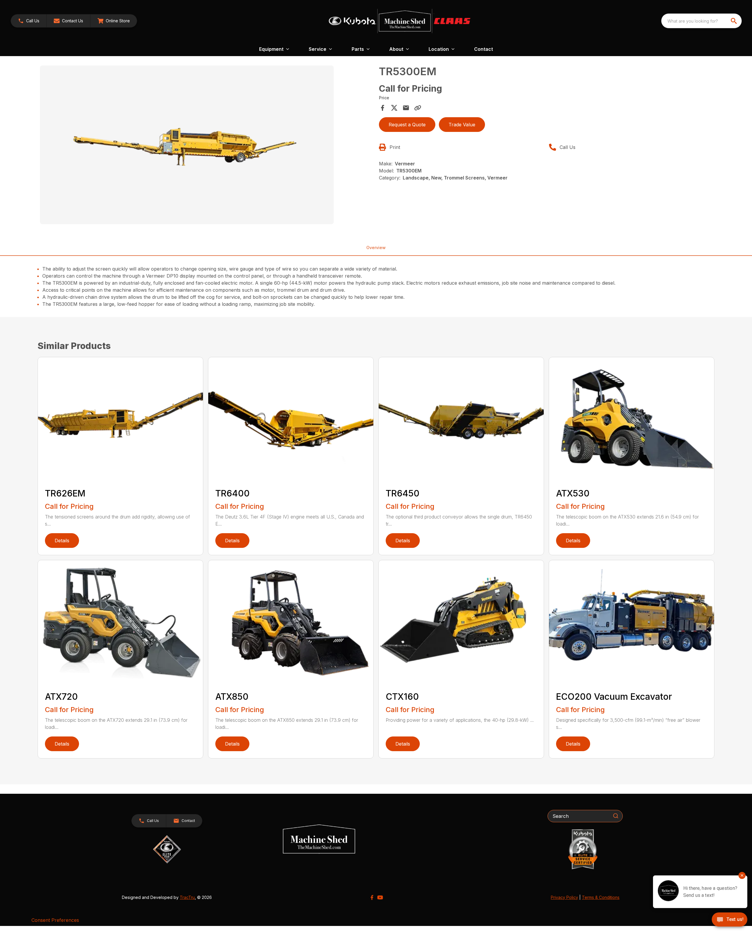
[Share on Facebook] (382, 107)
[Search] (615, 816)
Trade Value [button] (462, 124)
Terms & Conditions (601, 897)
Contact (483, 49)
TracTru (187, 897)
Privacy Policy (564, 897)
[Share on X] (394, 107)
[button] (29, 21)
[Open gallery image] (187, 145)
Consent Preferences (55, 920)
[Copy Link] (417, 107)
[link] (113, 21)
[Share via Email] (405, 107)
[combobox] (701, 21)
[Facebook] (372, 897)
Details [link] (62, 540)
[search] (734, 21)
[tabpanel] (206, 146)
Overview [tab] (376, 247)
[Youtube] (380, 897)
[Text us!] (729, 920)
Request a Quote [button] (407, 124)
